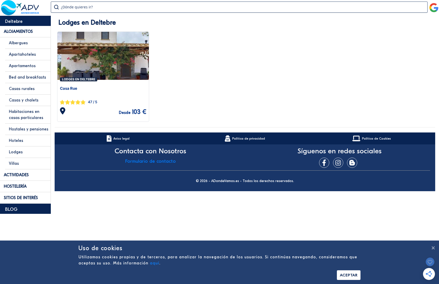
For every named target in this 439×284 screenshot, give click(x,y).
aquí (154, 263)
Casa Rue (68, 88)
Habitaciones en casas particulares (26, 114)
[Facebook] (325, 163)
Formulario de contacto (150, 161)
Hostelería (15, 186)
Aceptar (348, 275)
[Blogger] (353, 163)
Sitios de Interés (21, 198)
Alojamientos (18, 31)
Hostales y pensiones (28, 129)
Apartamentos (22, 66)
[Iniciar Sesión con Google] (434, 5)
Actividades (16, 175)
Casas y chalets (23, 100)
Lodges (16, 152)
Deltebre (14, 21)
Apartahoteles (22, 54)
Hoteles (16, 140)
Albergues (18, 43)
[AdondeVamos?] (20, 13)
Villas (14, 163)
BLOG (11, 209)
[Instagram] (339, 163)
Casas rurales (22, 88)
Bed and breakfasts (27, 77)
